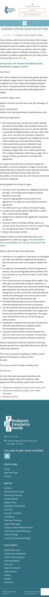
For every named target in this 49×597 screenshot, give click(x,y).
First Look (8, 564)
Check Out (8, 582)
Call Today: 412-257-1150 (32, 6)
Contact (7, 476)
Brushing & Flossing (13, 495)
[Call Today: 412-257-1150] (32, 4)
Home (5, 35)
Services (12, 35)
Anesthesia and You (10, 396)
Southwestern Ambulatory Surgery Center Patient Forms (24, 387)
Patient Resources (12, 550)
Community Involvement (15, 553)
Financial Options (12, 560)
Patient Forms (10, 571)
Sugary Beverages (12, 524)
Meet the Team (11, 472)
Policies (7, 575)
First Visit (8, 509)
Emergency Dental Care (14, 506)
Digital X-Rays (10, 502)
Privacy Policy (5, 593)
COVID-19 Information (14, 557)
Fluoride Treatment (13, 513)
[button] (25, 23)
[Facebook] (7, 456)
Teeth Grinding (11, 534)
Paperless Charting (12, 520)
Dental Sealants (11, 499)
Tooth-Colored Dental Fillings (17, 538)
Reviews (7, 578)
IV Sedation (9, 516)
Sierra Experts (38, 591)
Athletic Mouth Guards (14, 491)
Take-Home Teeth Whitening (17, 531)
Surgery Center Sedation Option (18, 527)
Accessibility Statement (30, 593)
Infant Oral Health (12, 568)
